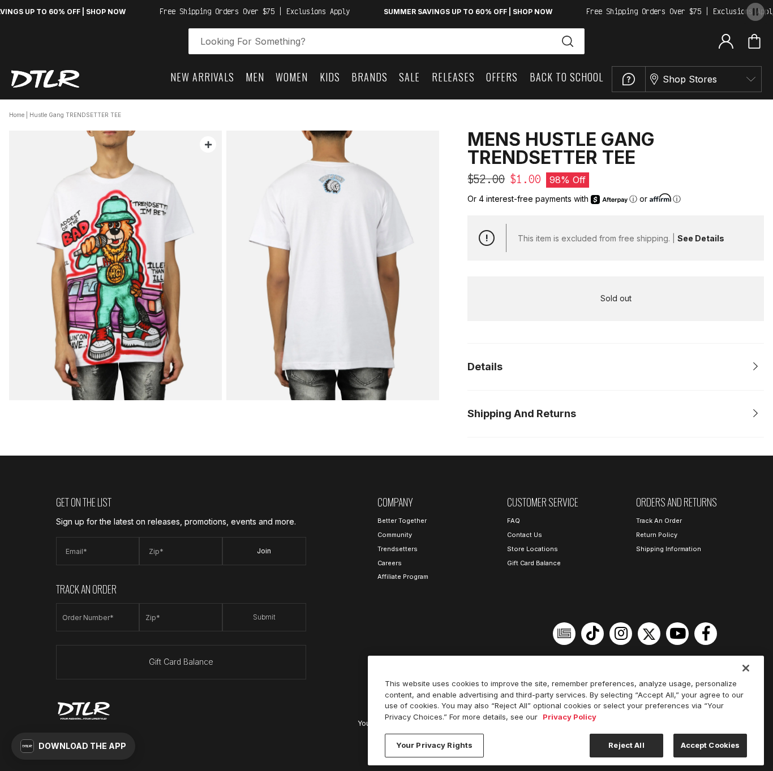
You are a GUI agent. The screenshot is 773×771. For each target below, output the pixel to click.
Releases (453, 77)
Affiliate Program (402, 577)
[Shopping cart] (754, 41)
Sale (409, 77)
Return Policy (656, 535)
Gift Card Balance (181, 661)
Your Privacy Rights (434, 745)
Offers (502, 77)
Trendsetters (397, 549)
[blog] (564, 633)
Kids (330, 77)
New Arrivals (202, 77)
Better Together (402, 521)
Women (292, 77)
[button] (73, 746)
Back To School (566, 77)
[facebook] (705, 633)
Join (264, 551)
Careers (389, 563)
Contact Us (524, 535)
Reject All (626, 745)
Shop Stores (690, 79)
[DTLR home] (45, 79)
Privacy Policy (569, 716)
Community (394, 535)
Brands (369, 77)
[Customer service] (628, 79)
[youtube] (677, 633)
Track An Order (659, 521)
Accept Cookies (710, 745)
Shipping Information (668, 549)
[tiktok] (592, 633)
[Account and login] (726, 40)
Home (16, 114)
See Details (700, 238)
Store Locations (532, 549)
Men (255, 77)
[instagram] (620, 633)
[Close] (745, 668)
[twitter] (649, 633)
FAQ (513, 521)
